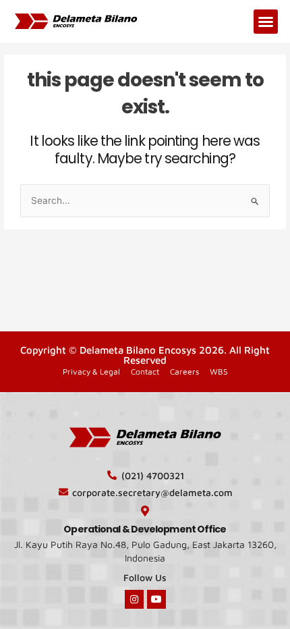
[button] (266, 21)
